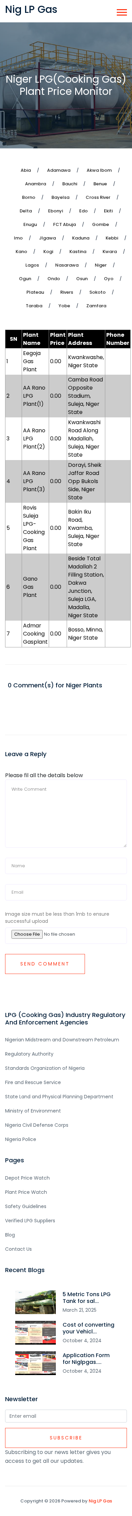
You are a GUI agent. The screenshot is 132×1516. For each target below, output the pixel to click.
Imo (18, 238)
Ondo (53, 278)
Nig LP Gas (100, 1501)
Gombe (100, 224)
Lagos (32, 265)
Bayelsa (60, 197)
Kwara (110, 251)
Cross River (98, 197)
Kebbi (112, 238)
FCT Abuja (64, 224)
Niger (101, 265)
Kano (21, 251)
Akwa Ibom (99, 170)
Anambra (35, 184)
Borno (28, 197)
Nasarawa (67, 265)
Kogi (48, 251)
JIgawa (47, 238)
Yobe (64, 306)
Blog (10, 1234)
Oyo (108, 278)
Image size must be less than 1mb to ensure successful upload (57, 918)
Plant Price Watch (26, 1192)
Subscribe (66, 1437)
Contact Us (18, 1249)
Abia (26, 170)
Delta (26, 211)
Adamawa (58, 170)
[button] (121, 11)
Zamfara (96, 306)
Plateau (35, 292)
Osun (82, 278)
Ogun (25, 278)
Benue (100, 184)
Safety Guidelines (25, 1206)
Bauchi (69, 184)
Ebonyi (55, 211)
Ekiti (108, 211)
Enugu (30, 224)
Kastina (77, 251)
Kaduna (80, 238)
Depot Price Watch (27, 1178)
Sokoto (97, 292)
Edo (83, 211)
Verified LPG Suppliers (30, 1220)
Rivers (66, 292)
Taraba (34, 306)
